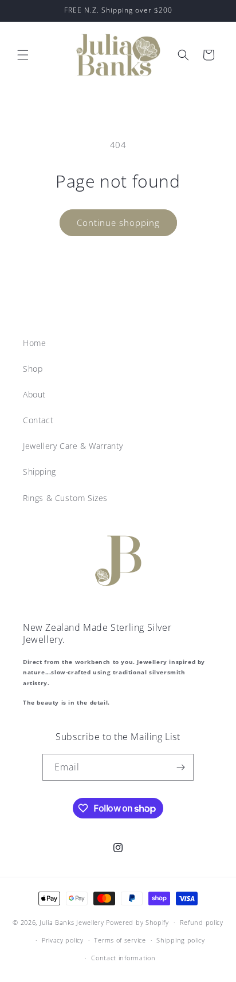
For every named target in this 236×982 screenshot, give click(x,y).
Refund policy (201, 922)
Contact (38, 420)
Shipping (39, 471)
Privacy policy (63, 940)
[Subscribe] (180, 767)
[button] (23, 54)
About (34, 394)
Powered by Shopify (137, 922)
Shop (32, 368)
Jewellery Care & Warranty (73, 445)
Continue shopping (118, 222)
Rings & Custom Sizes (65, 497)
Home (34, 342)
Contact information (123, 957)
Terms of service (119, 940)
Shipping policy (180, 940)
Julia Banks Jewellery (72, 922)
